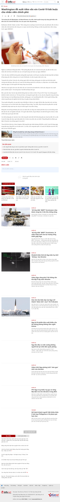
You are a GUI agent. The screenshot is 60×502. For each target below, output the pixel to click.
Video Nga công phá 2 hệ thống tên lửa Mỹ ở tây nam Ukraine (44, 278)
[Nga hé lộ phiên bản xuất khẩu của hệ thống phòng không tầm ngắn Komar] (15, 329)
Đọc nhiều (8, 436)
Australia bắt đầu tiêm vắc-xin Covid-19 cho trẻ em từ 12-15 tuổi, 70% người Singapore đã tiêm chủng (29, 152)
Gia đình (25, 485)
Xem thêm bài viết (30, 432)
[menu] (2, 2)
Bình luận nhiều (22, 436)
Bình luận (5, 157)
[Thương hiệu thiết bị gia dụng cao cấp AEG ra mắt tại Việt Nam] (8, 190)
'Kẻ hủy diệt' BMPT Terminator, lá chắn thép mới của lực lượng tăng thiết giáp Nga (43, 234)
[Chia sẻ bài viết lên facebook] (2, 16)
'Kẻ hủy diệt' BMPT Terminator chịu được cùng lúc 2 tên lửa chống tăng (44, 211)
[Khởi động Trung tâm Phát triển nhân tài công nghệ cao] (22, 190)
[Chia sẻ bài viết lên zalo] (5, 16)
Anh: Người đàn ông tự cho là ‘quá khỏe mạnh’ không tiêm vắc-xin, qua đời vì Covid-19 (25, 147)
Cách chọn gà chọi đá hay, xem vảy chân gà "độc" (13, 468)
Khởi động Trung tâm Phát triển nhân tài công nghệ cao (22, 198)
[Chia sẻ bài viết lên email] (8, 16)
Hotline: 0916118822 (38, 1)
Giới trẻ (31, 485)
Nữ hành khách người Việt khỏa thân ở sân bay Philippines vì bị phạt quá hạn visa (44, 414)
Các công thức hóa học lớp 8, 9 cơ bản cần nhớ (13, 472)
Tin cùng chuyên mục (8, 205)
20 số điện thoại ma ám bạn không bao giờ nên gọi (14, 459)
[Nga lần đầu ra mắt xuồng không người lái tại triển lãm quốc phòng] (15, 351)
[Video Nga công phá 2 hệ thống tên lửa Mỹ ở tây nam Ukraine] (15, 284)
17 (11, 450)
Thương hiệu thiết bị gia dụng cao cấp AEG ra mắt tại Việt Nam (7, 198)
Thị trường (13, 485)
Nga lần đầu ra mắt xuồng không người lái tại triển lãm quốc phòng (43, 346)
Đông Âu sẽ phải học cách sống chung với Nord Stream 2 (28, 132)
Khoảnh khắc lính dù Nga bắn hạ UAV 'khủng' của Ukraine (44, 256)
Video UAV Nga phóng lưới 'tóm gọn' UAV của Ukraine (44, 368)
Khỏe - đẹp (37, 485)
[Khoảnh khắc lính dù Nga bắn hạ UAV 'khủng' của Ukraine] (15, 261)
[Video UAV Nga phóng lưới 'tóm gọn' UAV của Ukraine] (15, 374)
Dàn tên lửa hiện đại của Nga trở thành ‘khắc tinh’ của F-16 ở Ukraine (44, 301)
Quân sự (33, 208)
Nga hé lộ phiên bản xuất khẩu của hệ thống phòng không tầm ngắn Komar (44, 324)
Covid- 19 (10, 161)
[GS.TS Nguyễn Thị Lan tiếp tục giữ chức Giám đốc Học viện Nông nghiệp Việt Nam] (51, 190)
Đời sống (6, 485)
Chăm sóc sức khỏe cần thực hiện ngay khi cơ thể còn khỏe (37, 198)
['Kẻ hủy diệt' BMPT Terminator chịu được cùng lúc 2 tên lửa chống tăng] (15, 217)
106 (27, 472)
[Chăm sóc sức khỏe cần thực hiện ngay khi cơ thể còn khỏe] (37, 190)
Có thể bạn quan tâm (8, 183)
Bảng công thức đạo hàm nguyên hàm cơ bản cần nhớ (14, 445)
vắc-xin (17, 161)
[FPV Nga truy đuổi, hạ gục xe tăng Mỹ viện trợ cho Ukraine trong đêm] (15, 396)
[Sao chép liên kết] (11, 16)
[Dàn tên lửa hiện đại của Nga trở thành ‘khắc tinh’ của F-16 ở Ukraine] (15, 306)
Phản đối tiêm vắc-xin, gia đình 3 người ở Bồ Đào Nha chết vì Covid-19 (21, 149)
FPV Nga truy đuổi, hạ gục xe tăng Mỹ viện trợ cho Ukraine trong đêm (44, 391)
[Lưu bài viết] (14, 16)
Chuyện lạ (44, 485)
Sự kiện (3, 487)
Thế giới (5, 6)
